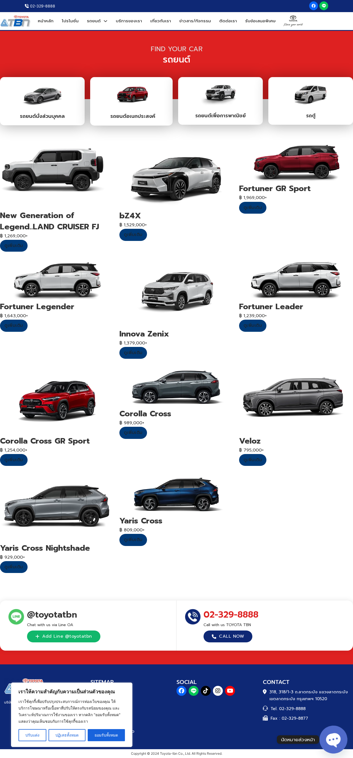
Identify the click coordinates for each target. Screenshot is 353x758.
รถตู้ (310, 115)
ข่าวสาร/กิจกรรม (195, 21)
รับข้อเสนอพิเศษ (260, 21)
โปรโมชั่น (70, 21)
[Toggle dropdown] (105, 21)
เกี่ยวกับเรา (160, 21)
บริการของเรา (129, 21)
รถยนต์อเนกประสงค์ (132, 116)
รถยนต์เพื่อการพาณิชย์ (220, 115)
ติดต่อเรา (228, 21)
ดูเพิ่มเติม (13, 245)
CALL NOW (231, 636)
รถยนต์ (94, 21)
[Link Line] (323, 5)
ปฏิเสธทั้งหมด (67, 735)
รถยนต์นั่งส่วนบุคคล (42, 116)
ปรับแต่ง (32, 735)
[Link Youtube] (230, 691)
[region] (71, 715)
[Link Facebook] (313, 5)
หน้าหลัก (46, 21)
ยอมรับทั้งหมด (106, 735)
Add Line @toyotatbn (67, 636)
